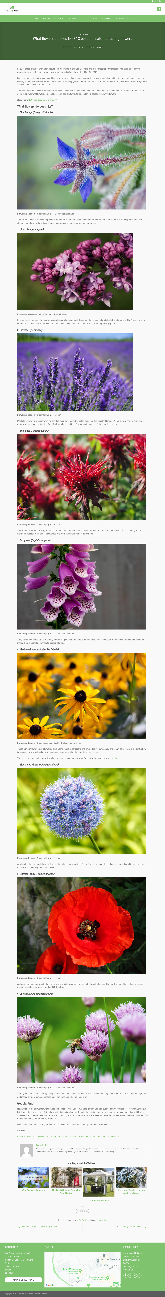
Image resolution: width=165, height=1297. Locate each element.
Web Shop (46, 18)
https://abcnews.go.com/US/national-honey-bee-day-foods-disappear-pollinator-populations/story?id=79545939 (68, 1137)
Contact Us (128, 1270)
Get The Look (73, 18)
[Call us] (160, 1)
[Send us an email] (157, 1)
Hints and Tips (59, 18)
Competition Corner (123, 18)
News (95, 18)
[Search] (159, 9)
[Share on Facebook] (78, 1211)
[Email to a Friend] (87, 1211)
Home (36, 18)
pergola (113, 758)
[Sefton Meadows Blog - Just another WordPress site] (17, 9)
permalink (103, 1220)
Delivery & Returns (131, 1260)
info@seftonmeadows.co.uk (17, 1253)
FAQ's (126, 1263)
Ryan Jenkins (95, 47)
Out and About (106, 18)
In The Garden (82, 34)
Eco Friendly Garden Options (130, 1227)
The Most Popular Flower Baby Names (39, 1227)
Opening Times (130, 1266)
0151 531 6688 (12, 1257)
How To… (85, 18)
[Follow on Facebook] (150, 1)
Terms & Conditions (132, 1257)
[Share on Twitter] (82, 1211)
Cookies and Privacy (132, 1253)
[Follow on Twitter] (155, 1)
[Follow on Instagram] (152, 1)
